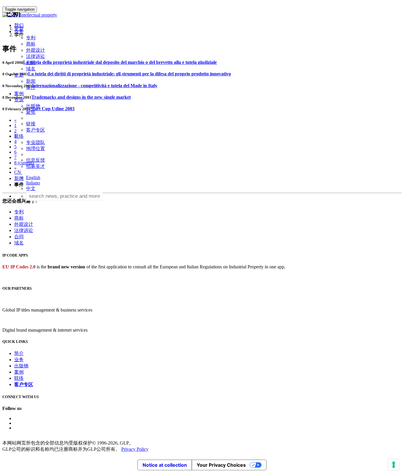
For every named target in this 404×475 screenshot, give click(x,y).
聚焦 (30, 112)
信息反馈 (35, 160)
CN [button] (18, 172)
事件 (30, 87)
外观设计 (35, 50)
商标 (30, 43)
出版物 (33, 105)
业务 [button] (19, 31)
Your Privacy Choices (221, 465)
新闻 (30, 81)
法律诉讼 (35, 56)
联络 (19, 378)
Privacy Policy (134, 449)
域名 (30, 68)
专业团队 (35, 142)
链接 (30, 123)
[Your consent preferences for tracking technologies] (393, 464)
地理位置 (35, 148)
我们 (19, 25)
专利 (30, 37)
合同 (30, 62)
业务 (19, 359)
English (33, 177)
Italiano (33, 182)
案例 (19, 93)
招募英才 (35, 166)
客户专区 (35, 129)
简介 (19, 353)
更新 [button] (19, 74)
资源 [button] (19, 99)
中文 (30, 188)
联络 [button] (19, 136)
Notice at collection (165, 465)
